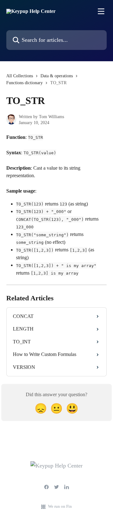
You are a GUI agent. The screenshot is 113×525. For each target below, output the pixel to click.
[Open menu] (101, 11)
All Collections (19, 76)
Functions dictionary (24, 82)
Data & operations (56, 76)
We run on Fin (60, 506)
